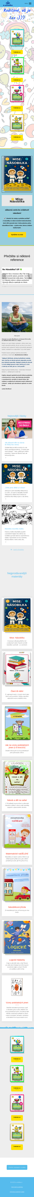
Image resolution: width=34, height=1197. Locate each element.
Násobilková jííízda (17, 907)
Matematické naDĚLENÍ (17, 854)
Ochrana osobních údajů (17, 1192)
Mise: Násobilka (17, 638)
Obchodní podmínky (17, 1187)
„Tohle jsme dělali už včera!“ (15, 488)
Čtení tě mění (17, 691)
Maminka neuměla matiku (14, 529)
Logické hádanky (17, 960)
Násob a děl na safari (17, 800)
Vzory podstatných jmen (17, 1002)
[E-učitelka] (8, 3)
